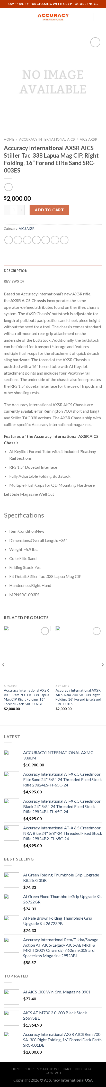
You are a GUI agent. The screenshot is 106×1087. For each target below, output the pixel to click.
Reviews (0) (14, 281)
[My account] (86, 16)
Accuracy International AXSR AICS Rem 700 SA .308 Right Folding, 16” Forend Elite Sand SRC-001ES (78, 697)
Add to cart (49, 209)
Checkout (84, 1069)
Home (9, 139)
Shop (29, 1069)
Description (16, 271)
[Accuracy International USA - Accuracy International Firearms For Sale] (53, 16)
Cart (67, 1069)
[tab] (53, 271)
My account (48, 1069)
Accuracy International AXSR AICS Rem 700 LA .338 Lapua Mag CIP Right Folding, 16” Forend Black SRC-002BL (26, 697)
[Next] (102, 675)
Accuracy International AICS (47, 139)
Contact (53, 1073)
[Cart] (99, 16)
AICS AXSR (88, 139)
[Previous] (3, 675)
